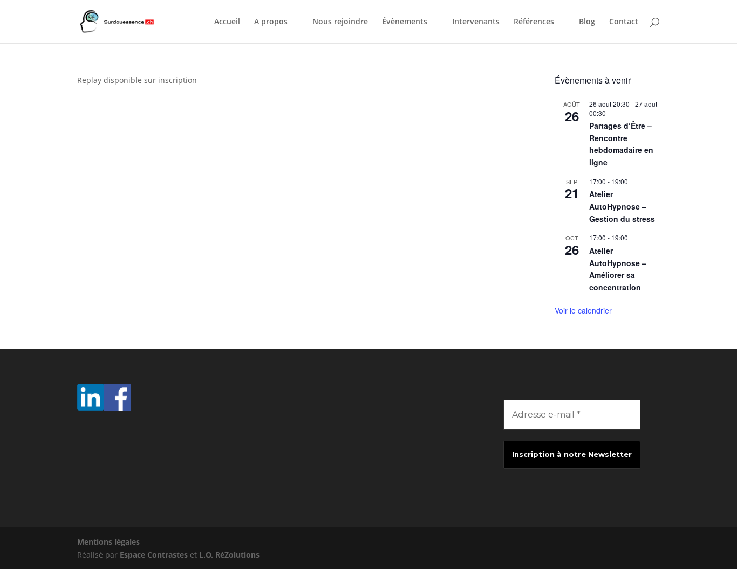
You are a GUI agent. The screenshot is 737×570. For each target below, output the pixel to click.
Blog (587, 22)
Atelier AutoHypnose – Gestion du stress (622, 206)
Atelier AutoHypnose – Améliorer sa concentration (617, 269)
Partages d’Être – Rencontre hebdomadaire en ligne (621, 144)
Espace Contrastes (155, 555)
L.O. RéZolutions (229, 555)
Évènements (404, 22)
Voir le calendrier (583, 310)
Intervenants (476, 22)
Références (534, 22)
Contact (623, 22)
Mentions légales (108, 542)
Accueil (227, 22)
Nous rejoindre (340, 22)
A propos (271, 22)
